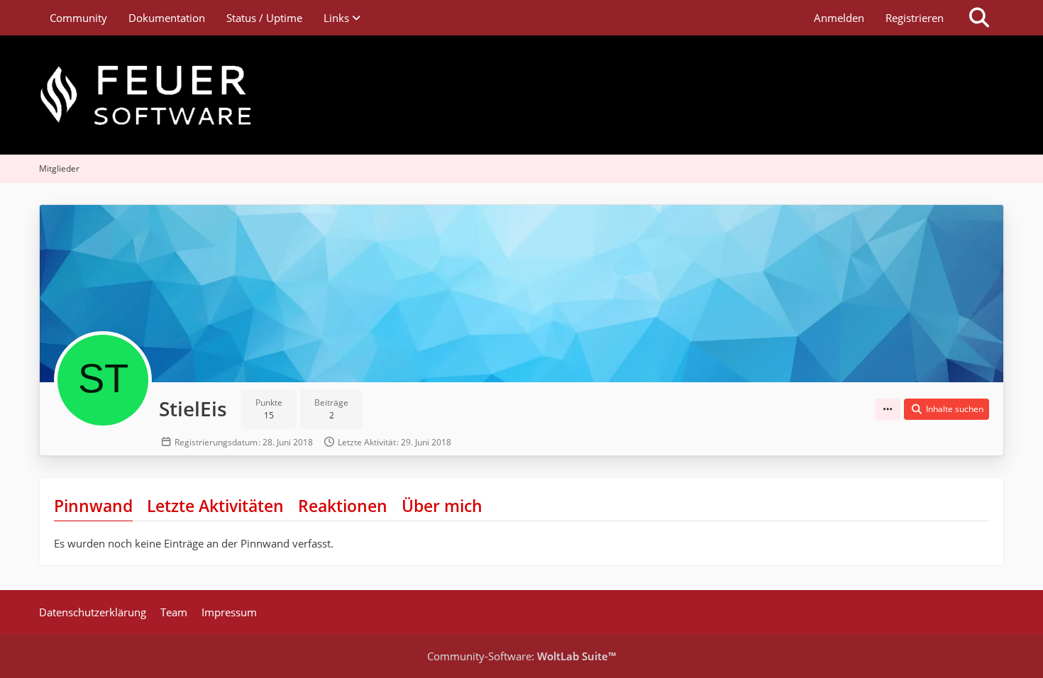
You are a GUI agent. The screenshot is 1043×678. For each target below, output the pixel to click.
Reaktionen (342, 505)
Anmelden (839, 18)
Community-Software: (521, 656)
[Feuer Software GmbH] (521, 95)
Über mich (442, 505)
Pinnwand (93, 505)
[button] (887, 409)
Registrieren (914, 18)
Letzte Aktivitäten (215, 505)
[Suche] (979, 17)
